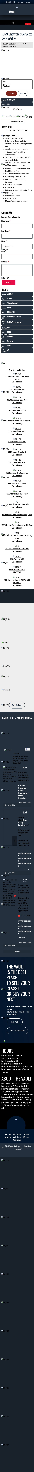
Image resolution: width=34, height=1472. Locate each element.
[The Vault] (8, 750)
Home (5, 43)
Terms (28, 1148)
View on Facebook (23, 802)
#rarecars (21, 790)
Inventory (12, 43)
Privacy (20, 1148)
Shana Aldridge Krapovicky (22, 822)
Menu (12, 11)
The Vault (25, 767)
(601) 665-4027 (10, 2)
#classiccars (22, 785)
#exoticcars (22, 787)
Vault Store (17, 1137)
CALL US (12, 93)
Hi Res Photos (17, 109)
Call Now (22, 937)
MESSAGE (23, 93)
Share (29, 802)
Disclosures (18, 1150)
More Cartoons (17, 705)
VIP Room (26, 1137)
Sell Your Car (17, 1134)
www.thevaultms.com (24, 854)
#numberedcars (23, 793)
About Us (8, 1137)
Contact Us (17, 1139)
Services (26, 1134)
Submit (8, 282)
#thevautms (22, 798)
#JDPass (21, 795)
